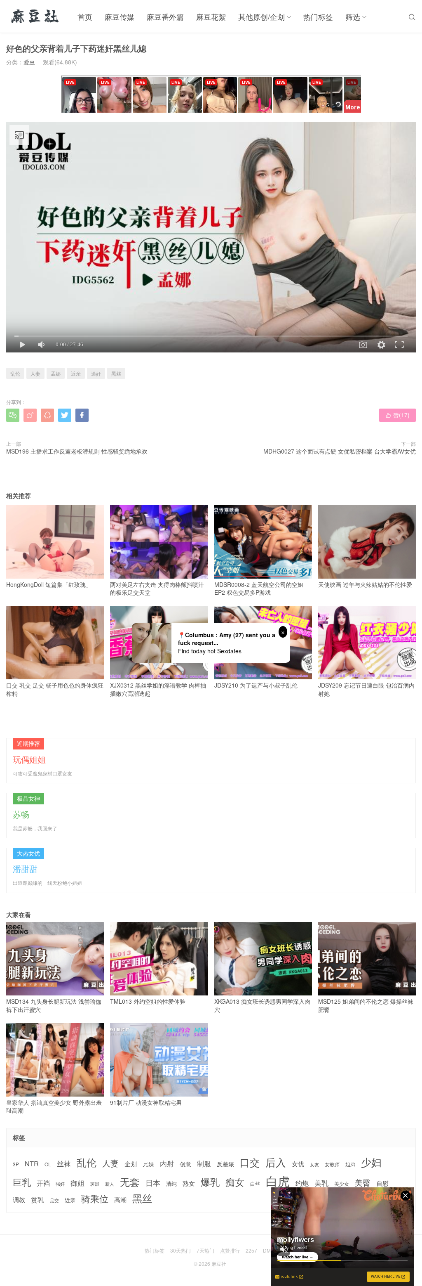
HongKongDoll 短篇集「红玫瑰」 (48, 584)
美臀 (362, 1182)
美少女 (341, 1183)
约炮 (302, 1183)
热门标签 (318, 16)
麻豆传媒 (119, 16)
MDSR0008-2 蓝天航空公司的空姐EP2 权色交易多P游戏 (258, 588)
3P (16, 1164)
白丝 (255, 1183)
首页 (84, 16)
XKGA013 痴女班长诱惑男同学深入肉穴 (262, 1005)
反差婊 (225, 1164)
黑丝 (116, 373)
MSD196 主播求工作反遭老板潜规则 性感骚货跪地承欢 (77, 451)
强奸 (60, 1183)
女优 (298, 1163)
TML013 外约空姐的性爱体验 (147, 1001)
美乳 (321, 1183)
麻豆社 (218, 1263)
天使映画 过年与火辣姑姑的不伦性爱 (365, 584)
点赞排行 (230, 1250)
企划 (130, 1163)
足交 (54, 1200)
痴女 (234, 1182)
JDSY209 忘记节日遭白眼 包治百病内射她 (366, 689)
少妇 (371, 1162)
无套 (130, 1182)
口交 (250, 1162)
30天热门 (180, 1250)
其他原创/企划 (261, 16)
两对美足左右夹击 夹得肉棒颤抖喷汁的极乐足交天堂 (157, 588)
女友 (314, 1164)
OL (48, 1164)
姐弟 (350, 1164)
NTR (32, 1163)
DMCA (270, 1250)
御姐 (77, 1183)
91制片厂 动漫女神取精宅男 (146, 1102)
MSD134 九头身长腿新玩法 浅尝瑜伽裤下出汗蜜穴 (53, 1005)
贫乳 (37, 1199)
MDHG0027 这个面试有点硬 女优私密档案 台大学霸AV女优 (339, 451)
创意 (185, 1164)
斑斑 (94, 1184)
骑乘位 (94, 1198)
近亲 (76, 373)
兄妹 (148, 1164)
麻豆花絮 (211, 16)
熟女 (189, 1183)
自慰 (382, 1183)
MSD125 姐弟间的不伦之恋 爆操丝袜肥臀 (365, 1005)
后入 (275, 1162)
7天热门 (205, 1250)
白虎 (278, 1180)
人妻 (35, 373)
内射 (167, 1163)
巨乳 (22, 1181)
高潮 (120, 1199)
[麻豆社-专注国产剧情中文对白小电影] (35, 16)
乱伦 (15, 373)
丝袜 (64, 1163)
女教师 (332, 1164)
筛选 (352, 16)
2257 (251, 1250)
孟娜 (56, 373)
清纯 (171, 1183)
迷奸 (96, 373)
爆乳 (210, 1181)
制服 (204, 1163)
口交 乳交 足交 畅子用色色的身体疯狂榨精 (54, 689)
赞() (397, 415)
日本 (152, 1182)
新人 (109, 1184)
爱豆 (29, 62)
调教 (19, 1199)
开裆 (43, 1183)
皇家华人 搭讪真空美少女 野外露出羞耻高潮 (54, 1106)
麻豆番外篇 (165, 16)
